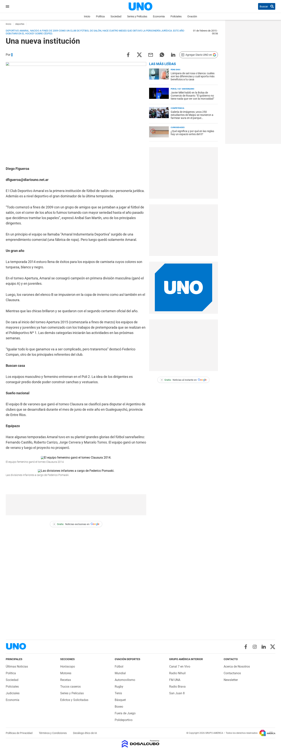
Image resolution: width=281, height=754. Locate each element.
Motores (65, 673)
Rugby (119, 686)
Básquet (120, 700)
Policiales (176, 16)
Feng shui (175, 70)
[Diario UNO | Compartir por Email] (150, 54)
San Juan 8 (177, 693)
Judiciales (12, 693)
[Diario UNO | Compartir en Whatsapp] (162, 54)
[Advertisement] (76, 504)
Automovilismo (125, 680)
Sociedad (115, 16)
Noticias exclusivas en (71, 524)
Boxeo (119, 706)
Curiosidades (177, 127)
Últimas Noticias (17, 666)
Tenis (118, 693)
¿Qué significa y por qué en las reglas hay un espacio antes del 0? (192, 133)
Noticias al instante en (179, 379)
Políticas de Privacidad (19, 733)
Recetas (65, 680)
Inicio (87, 16)
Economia (159, 16)
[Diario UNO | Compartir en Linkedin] (173, 54)
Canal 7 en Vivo (179, 666)
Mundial (120, 673)
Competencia (177, 108)
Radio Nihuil (177, 673)
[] (12, 54)
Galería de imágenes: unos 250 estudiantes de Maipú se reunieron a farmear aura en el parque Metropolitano (192, 116)
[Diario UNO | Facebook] (245, 646)
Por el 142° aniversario (182, 89)
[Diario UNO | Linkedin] (263, 646)
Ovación (192, 16)
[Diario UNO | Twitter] (272, 646)
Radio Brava (177, 686)
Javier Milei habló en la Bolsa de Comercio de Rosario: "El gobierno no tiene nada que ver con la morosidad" (192, 95)
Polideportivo (123, 720)
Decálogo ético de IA (85, 733)
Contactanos (232, 673)
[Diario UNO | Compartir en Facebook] (128, 54)
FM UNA (174, 680)
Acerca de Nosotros (237, 666)
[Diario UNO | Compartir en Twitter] (139, 54)
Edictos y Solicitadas (74, 700)
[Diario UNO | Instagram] (254, 646)
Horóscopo (67, 666)
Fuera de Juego (125, 713)
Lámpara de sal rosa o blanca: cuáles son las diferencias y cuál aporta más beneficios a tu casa (192, 76)
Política (100, 16)
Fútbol (119, 666)
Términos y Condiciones (53, 733)
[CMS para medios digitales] (140, 744)
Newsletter (231, 680)
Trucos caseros (70, 686)
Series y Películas (137, 16)
